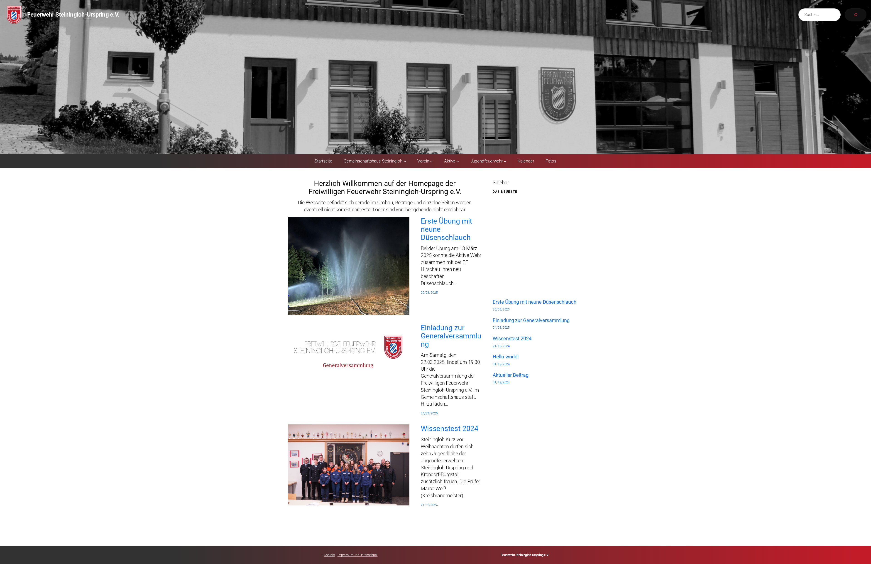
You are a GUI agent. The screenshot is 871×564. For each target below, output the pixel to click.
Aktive (449, 161)
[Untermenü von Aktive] (457, 161)
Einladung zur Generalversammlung (451, 336)
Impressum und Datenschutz (358, 555)
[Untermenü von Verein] (431, 161)
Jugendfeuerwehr (486, 161)
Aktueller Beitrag (510, 375)
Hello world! (506, 357)
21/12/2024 (501, 346)
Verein (423, 161)
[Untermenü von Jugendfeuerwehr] (505, 161)
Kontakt (329, 555)
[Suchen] (855, 14)
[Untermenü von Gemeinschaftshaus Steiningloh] (405, 161)
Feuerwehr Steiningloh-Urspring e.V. (73, 14)
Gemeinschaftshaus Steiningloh (373, 161)
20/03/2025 (501, 309)
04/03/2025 (501, 327)
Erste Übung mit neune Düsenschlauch (446, 229)
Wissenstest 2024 (449, 428)
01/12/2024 (501, 364)
